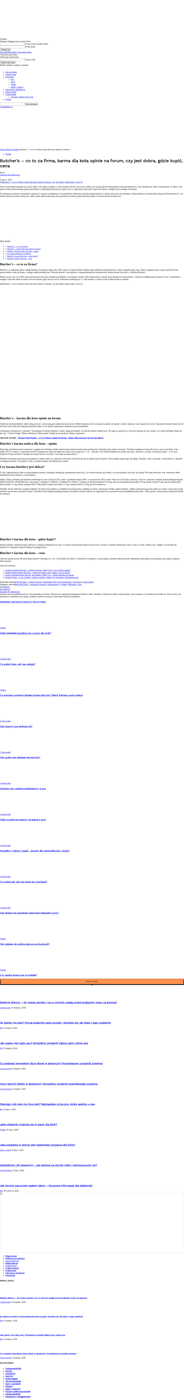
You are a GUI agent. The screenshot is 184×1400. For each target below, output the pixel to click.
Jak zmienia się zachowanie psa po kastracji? (25, 944)
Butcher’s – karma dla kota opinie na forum (24, 249)
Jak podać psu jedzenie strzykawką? (20, 757)
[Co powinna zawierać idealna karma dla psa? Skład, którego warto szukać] (14, 687)
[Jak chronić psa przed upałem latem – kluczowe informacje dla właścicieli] (6, 1180)
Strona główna (6, 149)
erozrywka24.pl (12, 1261)
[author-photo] (5, 589)
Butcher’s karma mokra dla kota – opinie (23, 251)
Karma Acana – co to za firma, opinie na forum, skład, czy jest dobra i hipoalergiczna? (42, 577)
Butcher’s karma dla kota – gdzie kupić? (22, 256)
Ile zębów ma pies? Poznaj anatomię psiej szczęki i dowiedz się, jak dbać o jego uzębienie (55, 1022)
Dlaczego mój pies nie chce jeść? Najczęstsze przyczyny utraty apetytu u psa (47, 1104)
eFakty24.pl (10, 1270)
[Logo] (0, 67)
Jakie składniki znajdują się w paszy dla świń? (25, 633)
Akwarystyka (11, 72)
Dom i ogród (10, 92)
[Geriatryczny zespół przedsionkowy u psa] (14, 781)
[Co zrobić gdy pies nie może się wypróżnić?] (14, 874)
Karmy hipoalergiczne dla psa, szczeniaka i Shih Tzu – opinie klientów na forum (39, 575)
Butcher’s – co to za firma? (17, 246)
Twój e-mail (30, 59)
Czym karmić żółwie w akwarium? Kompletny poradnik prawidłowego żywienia (49, 1083)
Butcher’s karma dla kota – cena (19, 258)
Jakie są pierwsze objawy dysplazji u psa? (23, 819)
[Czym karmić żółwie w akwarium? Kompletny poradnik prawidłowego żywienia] (6, 1079)
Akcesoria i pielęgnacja (15, 89)
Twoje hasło (30, 47)
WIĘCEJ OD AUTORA (35, 602)
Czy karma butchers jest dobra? (19, 254)
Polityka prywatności (15, 1258)
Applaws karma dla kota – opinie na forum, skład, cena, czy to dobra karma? (38, 570)
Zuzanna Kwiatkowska (10, 175)
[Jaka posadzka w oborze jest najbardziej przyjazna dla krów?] (6, 1140)
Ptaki (13, 84)
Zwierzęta (9, 77)
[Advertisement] (92, 128)
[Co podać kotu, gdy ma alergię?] (14, 656)
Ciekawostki (10, 94)
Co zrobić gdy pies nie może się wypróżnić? (23, 881)
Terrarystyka (10, 74)
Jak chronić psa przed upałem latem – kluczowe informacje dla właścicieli (46, 1185)
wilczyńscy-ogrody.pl (14, 1273)
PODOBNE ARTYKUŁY (12, 602)
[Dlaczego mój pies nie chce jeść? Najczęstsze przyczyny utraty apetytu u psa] (6, 1099)
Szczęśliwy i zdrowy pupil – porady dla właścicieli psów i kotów (35, 850)
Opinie (8, 99)
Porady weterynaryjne (22, 97)
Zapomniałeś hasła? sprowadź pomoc (16, 52)
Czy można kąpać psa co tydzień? (18, 975)
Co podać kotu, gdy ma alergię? (17, 664)
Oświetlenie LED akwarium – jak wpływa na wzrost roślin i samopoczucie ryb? (48, 1165)
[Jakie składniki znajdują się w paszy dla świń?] (14, 625)
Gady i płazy (17, 87)
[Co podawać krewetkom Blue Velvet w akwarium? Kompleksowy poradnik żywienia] (6, 1058)
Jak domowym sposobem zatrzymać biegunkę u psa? (29, 912)
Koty (13, 82)
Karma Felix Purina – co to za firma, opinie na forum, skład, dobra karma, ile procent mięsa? (61, 438)
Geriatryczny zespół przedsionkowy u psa (23, 788)
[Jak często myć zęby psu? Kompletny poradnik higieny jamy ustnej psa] (6, 1038)
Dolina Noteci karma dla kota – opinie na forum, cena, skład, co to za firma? (37, 572)
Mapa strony (11, 1256)
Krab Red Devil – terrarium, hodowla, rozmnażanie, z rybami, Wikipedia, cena (48, 584)
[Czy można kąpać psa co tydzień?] (14, 967)
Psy (12, 79)
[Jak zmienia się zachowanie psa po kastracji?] (14, 936)
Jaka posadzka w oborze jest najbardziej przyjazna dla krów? (37, 1144)
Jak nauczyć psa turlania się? (16, 726)
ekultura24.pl (11, 1266)
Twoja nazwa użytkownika (36, 44)
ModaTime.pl (11, 1263)
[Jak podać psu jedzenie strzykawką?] (14, 750)
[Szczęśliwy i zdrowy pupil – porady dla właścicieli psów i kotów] (14, 843)
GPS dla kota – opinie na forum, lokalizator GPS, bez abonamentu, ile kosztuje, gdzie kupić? (54, 582)
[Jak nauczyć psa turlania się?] (14, 719)
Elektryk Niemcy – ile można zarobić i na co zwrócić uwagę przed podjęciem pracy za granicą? (58, 1002)
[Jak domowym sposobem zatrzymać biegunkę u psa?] (14, 905)
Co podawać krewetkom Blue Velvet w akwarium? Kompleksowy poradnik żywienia (51, 1063)
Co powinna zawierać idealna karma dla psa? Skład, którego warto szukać (41, 695)
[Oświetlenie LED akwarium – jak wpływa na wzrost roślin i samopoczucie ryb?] (6, 1160)
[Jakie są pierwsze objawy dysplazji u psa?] (14, 812)
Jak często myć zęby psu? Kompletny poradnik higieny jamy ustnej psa (44, 1043)
